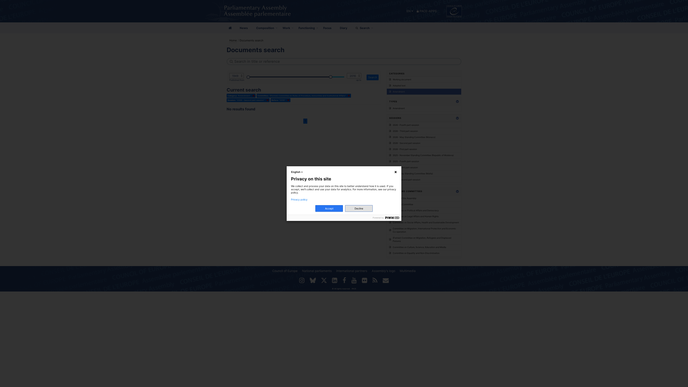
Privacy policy (299, 199)
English (295, 171)
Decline (359, 208)
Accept (329, 208)
